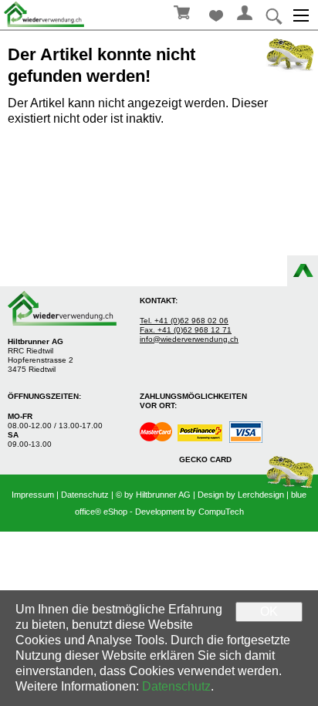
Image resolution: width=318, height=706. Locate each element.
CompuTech (221, 511)
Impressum (33, 494)
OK (269, 611)
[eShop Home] (46, 14)
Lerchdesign (261, 494)
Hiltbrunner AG (163, 494)
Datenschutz (85, 494)
